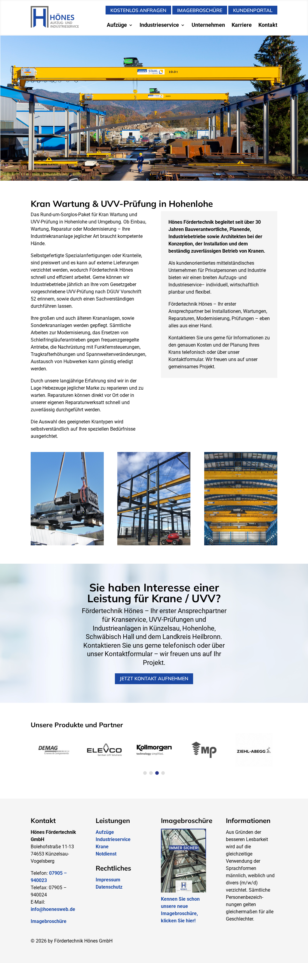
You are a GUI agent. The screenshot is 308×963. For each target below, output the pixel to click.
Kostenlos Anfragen (138, 10)
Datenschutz (109, 887)
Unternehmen (208, 25)
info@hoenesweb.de (53, 909)
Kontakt (267, 25)
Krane (102, 846)
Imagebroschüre (199, 10)
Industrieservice (159, 25)
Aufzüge (117, 25)
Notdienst (106, 854)
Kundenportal (253, 10)
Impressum (108, 880)
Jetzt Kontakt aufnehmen (154, 678)
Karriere (242, 25)
